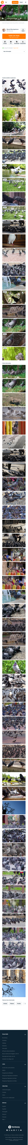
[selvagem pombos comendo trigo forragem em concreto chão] (13, 652)
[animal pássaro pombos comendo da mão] (13, 198)
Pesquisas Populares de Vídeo (9, 1082)
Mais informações (7, 50)
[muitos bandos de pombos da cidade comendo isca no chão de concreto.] (13, 835)
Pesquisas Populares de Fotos (9, 1079)
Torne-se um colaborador (8, 1098)
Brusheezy (4, 1037)
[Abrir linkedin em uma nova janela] (11, 1131)
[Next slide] (22, 1003)
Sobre (3, 1096)
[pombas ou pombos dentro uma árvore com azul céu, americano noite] (13, 990)
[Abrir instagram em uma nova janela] (8, 1131)
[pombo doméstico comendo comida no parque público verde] (13, 184)
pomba (19, 1003)
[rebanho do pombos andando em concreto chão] (13, 610)
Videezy (4, 1042)
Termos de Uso (8, 1140)
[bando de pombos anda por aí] (13, 156)
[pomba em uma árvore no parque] (13, 114)
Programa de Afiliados (7, 1074)
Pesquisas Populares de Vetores (10, 1076)
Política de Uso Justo (13, 1141)
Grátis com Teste (14, 36)
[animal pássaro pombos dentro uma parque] (13, 554)
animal (5, 1003)
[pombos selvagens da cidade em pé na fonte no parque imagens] (13, 310)
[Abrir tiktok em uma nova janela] (15, 1131)
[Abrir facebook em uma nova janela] (6, 1131)
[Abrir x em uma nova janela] (18, 1131)
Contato (4, 1093)
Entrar (21, 2)
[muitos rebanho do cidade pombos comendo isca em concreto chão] (13, 497)
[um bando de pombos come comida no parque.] (13, 100)
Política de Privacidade (17, 1140)
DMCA (3, 1071)
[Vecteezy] (2, 2)
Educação (4, 1047)
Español (4, 1110)
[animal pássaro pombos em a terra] (13, 821)
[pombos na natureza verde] (13, 353)
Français (4, 1118)
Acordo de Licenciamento (8, 1069)
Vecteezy (4, 1039)
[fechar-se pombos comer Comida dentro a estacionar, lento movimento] (13, 779)
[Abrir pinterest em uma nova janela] (13, 1131)
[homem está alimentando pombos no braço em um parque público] (13, 170)
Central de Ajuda (6, 1090)
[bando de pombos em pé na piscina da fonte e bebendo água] (13, 793)
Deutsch (4, 1115)
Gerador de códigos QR (7, 1060)
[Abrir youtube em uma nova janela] (20, 1131)
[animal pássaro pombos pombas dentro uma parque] (13, 427)
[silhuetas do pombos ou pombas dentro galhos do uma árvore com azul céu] (13, 807)
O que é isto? (15, 48)
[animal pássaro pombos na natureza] (13, 339)
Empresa (4, 1045)
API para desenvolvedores (8, 1050)
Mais (3, 1120)
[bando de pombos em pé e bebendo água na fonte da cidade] (13, 142)
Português (4, 1112)
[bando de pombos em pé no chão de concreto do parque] (13, 483)
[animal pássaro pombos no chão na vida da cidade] (13, 226)
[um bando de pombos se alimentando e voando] (13, 694)
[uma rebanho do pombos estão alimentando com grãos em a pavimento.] (13, 680)
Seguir (23, 31)
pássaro (12, 1003)
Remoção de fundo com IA (8, 1057)
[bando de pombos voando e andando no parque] (13, 624)
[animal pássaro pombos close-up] (13, 268)
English (4, 1107)
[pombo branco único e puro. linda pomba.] (13, 240)
